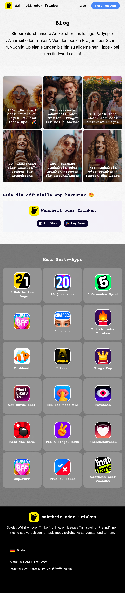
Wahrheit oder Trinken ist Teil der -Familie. (41, 568)
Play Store (77, 223)
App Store (50, 223)
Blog (83, 5)
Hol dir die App (105, 5)
